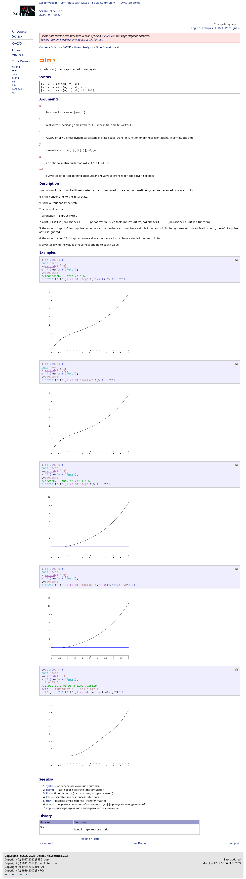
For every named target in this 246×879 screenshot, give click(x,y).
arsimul (16, 66)
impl (49, 808)
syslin (49, 786)
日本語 (219, 28)
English (195, 28)
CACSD (17, 43)
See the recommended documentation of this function (72, 39)
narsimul (17, 88)
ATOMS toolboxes (129, 3)
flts (13, 81)
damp (15, 74)
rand (45, 263)
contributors (19, 874)
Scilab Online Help (50, 11)
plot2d (47, 279)
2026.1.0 (109, 36)
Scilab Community (103, 3)
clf (44, 692)
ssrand (50, 266)
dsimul (15, 77)
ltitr (14, 85)
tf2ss (97, 279)
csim (14, 70)
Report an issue (89, 839)
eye (70, 269)
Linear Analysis (18, 52)
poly (48, 260)
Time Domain (21, 61)
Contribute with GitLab (74, 3)
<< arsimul (46, 843)
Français (207, 28)
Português (232, 28)
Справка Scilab (19, 34)
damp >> (234, 843)
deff (45, 689)
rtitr (14, 92)
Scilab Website (48, 3)
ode (48, 804)
